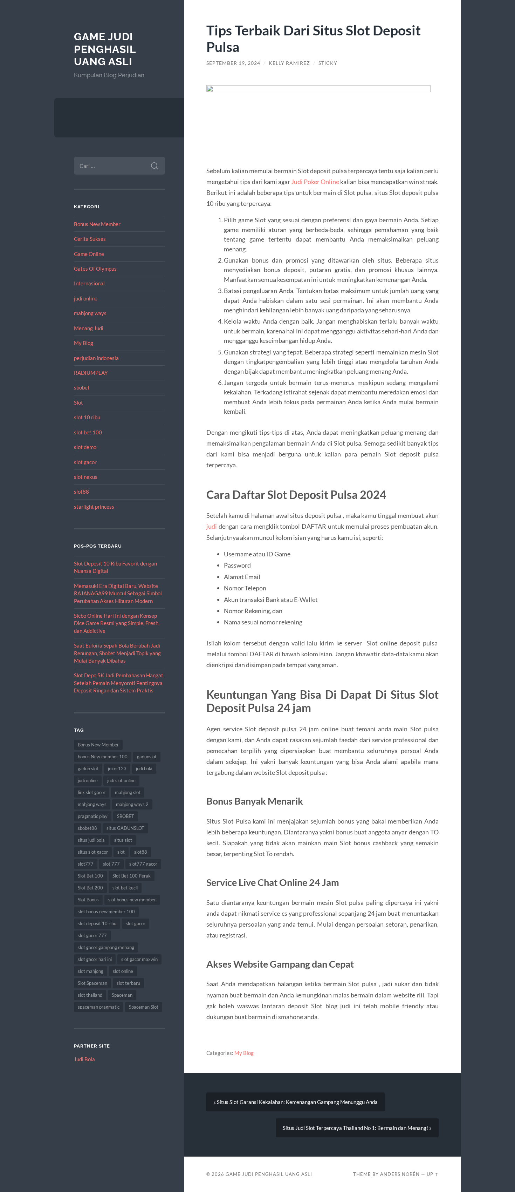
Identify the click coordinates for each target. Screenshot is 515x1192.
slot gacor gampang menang (106, 947)
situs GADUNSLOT (125, 828)
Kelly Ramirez (289, 63)
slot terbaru (128, 983)
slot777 (86, 864)
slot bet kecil (125, 887)
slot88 (81, 491)
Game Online (89, 254)
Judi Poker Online (315, 181)
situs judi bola (91, 840)
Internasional (89, 283)
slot (121, 852)
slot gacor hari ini (95, 959)
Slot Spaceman (92, 983)
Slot (78, 402)
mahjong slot (127, 792)
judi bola (144, 768)
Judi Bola (84, 1059)
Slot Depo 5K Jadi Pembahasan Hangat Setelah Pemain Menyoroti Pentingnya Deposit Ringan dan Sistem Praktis (118, 682)
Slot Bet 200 (90, 887)
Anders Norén (400, 1174)
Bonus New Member (97, 224)
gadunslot (147, 756)
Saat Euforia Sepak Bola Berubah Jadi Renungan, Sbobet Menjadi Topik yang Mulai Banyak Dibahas (117, 653)
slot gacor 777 (92, 935)
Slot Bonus (88, 899)
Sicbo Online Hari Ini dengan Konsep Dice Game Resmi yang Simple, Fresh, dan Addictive (116, 623)
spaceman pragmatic (98, 1007)
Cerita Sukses (90, 239)
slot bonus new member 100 (106, 911)
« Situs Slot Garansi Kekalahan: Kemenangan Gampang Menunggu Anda (295, 1102)
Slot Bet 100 (90, 876)
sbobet (82, 387)
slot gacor (85, 462)
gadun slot (88, 768)
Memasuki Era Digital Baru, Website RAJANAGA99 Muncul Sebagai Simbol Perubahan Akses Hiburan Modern (118, 593)
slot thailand (90, 995)
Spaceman (122, 995)
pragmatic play (93, 816)
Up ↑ (433, 1174)
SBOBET (125, 816)
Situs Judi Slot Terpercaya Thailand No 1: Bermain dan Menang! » (357, 1128)
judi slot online (121, 780)
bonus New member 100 (103, 756)
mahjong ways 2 (132, 804)
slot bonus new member (132, 899)
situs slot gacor (93, 852)
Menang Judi (88, 328)
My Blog (83, 343)
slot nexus (85, 477)
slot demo (85, 447)
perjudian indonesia (96, 358)
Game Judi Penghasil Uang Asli (105, 49)
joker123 (117, 768)
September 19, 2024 (233, 63)
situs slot (123, 840)
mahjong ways (90, 313)
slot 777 (111, 864)
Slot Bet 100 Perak (131, 876)
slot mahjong (90, 971)
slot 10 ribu (87, 417)
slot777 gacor (143, 864)
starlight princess (94, 506)
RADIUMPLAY (91, 373)
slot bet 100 (88, 432)
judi (211, 526)
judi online (85, 298)
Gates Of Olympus (95, 268)
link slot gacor (91, 792)
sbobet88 (87, 828)
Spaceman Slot (143, 1007)
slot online (123, 971)
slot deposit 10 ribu (97, 923)
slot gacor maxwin (139, 959)
